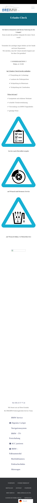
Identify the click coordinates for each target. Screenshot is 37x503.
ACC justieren (17, 443)
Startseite (11, 483)
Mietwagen (15, 469)
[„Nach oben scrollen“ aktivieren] (33, 499)
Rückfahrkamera (18, 459)
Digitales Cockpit (19, 423)
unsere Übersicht (23, 483)
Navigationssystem (19, 428)
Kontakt (19, 488)
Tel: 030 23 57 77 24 (18, 403)
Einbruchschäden (18, 464)
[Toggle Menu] (33, 7)
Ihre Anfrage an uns (24, 493)
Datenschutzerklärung (14, 498)
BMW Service (17, 417)
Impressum (27, 498)
